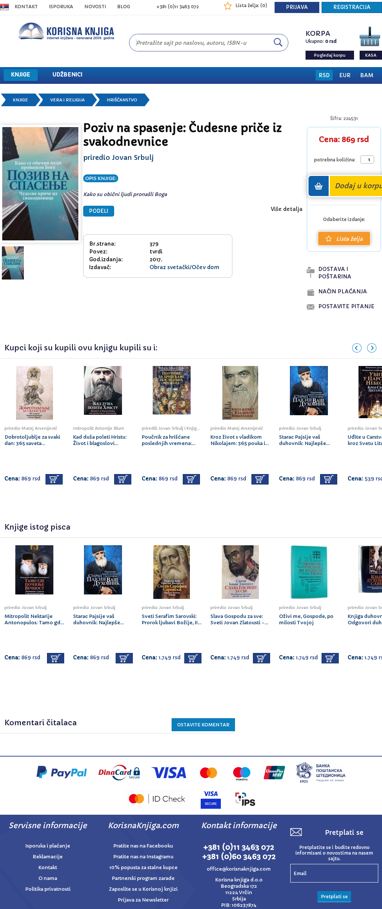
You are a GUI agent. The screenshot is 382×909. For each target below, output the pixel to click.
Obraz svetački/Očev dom (184, 267)
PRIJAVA (297, 7)
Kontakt (26, 6)
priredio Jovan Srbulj (118, 157)
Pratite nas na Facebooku (143, 846)
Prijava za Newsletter (143, 900)
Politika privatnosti (48, 889)
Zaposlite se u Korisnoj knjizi (143, 889)
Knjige (20, 99)
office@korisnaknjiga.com (239, 869)
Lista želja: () (251, 5)
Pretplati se (334, 896)
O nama (47, 878)
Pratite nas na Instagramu (143, 856)
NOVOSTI (95, 6)
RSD (324, 75)
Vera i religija (67, 99)
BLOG (123, 6)
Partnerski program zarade (143, 878)
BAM (366, 75)
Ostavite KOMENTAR (203, 724)
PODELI (98, 211)
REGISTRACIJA (351, 7)
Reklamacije (48, 856)
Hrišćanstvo (122, 99)
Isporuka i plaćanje (47, 846)
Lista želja (349, 239)
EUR (345, 75)
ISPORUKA (61, 6)
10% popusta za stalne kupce (143, 867)
